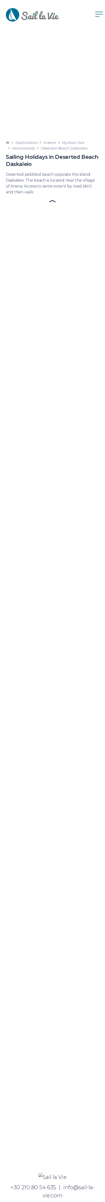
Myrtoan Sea (73, 142)
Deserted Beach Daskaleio (64, 148)
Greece (49, 142)
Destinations (26, 142)
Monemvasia (23, 148)
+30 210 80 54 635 (33, 1187)
